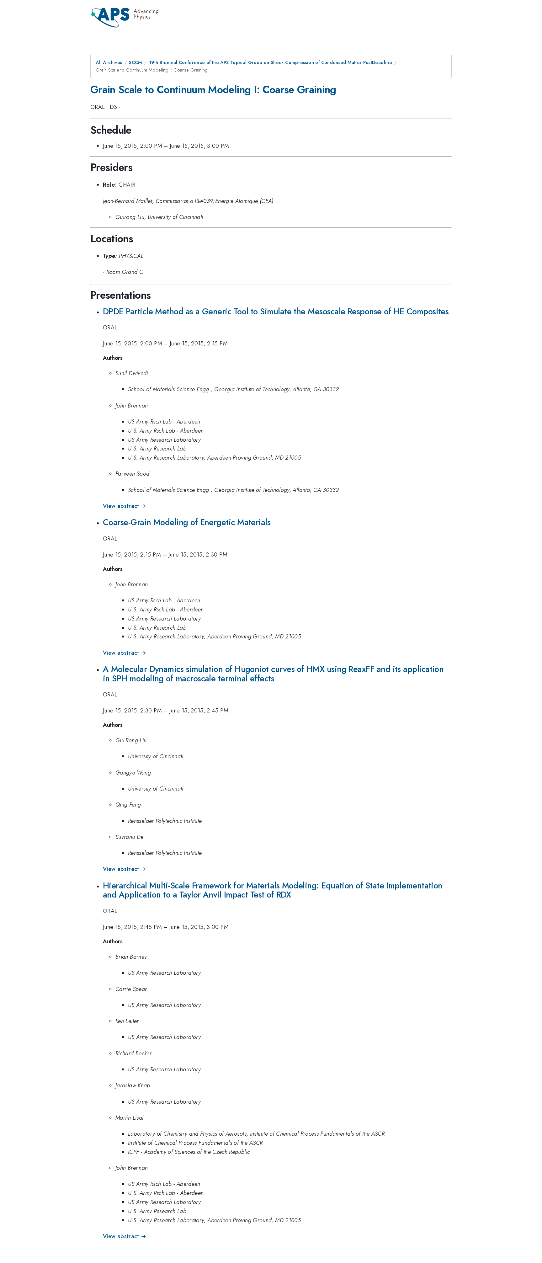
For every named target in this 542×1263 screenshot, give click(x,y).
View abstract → (124, 506)
